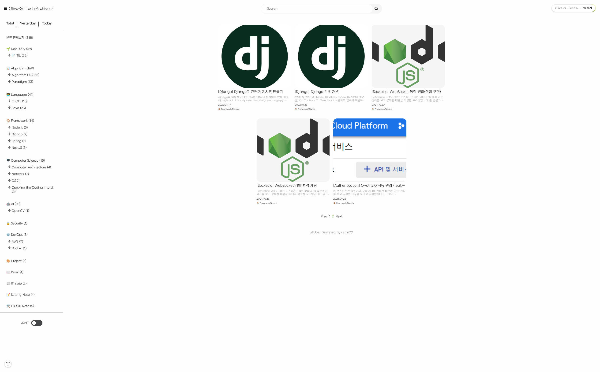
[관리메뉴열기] (7, 363)
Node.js (20, 127)
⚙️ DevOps (16, 234)
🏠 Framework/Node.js (382, 109)
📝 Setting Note (20, 294)
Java (19, 108)
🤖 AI (13, 204)
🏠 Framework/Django (228, 109)
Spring (19, 141)
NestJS (19, 147)
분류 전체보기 (19, 37)
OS (16, 180)
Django (19, 134)
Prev (324, 216)
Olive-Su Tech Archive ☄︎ (31, 9)
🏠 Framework (20, 120)
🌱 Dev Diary (19, 49)
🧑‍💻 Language (19, 94)
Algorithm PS (25, 75)
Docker (19, 248)
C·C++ (19, 101)
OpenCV (20, 211)
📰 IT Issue (16, 283)
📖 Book (14, 272)
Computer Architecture (31, 167)
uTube (314, 232)
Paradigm (22, 82)
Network (20, 174)
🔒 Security (16, 223)
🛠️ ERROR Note (20, 306)
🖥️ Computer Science (25, 160)
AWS (17, 241)
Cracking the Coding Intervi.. (33, 189)
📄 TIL (19, 55)
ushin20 (347, 232)
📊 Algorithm (20, 68)
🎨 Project (16, 261)
